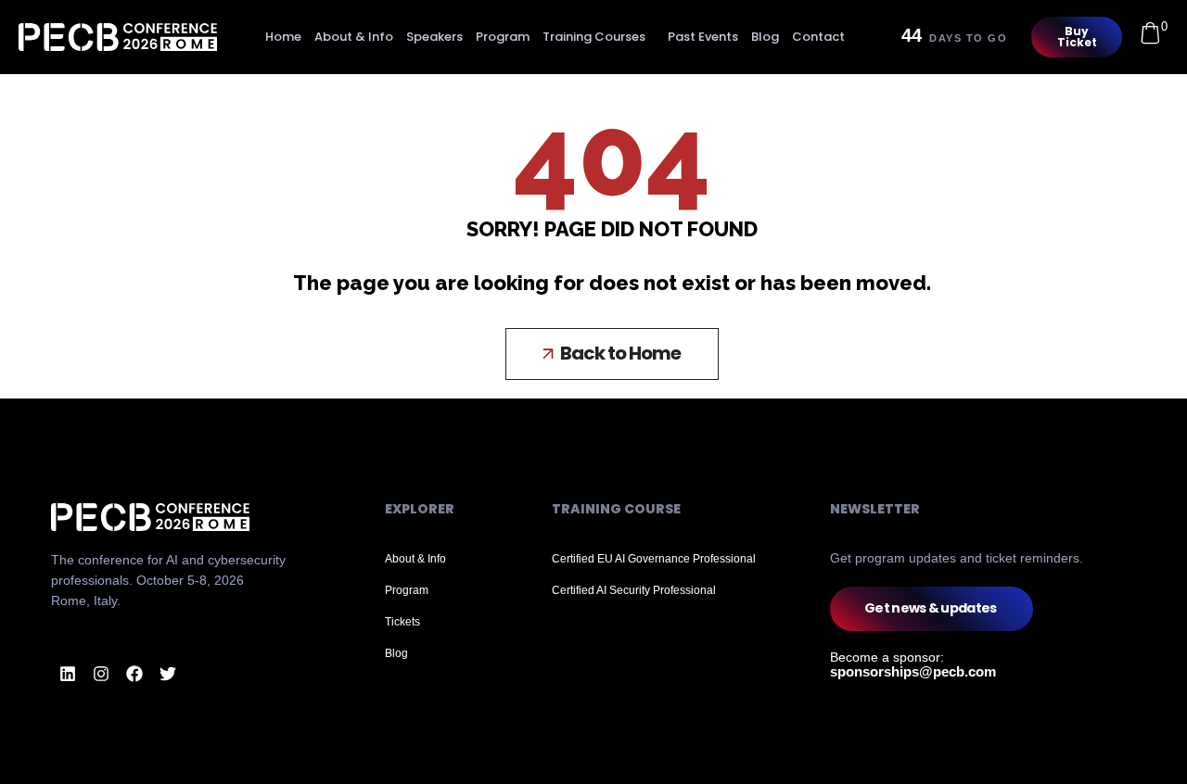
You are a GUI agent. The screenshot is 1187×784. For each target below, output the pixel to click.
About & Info (353, 36)
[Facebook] (134, 673)
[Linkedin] (67, 673)
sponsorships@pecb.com (913, 671)
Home (283, 36)
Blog (765, 36)
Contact (818, 36)
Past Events (703, 36)
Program (503, 36)
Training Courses (593, 36)
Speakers (434, 36)
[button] (612, 354)
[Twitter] (168, 673)
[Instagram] (101, 673)
